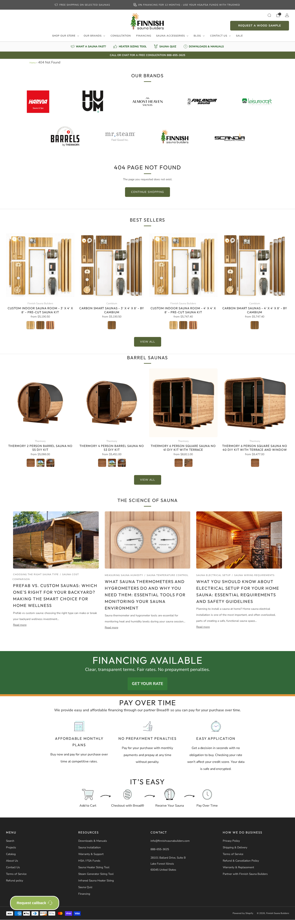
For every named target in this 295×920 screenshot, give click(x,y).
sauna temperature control (167, 575)
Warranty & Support (91, 854)
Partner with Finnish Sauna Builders (245, 874)
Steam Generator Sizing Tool (96, 874)
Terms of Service (16, 874)
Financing (143, 35)
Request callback (31, 903)
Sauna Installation (89, 847)
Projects (11, 847)
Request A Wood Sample (259, 25)
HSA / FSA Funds (89, 861)
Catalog (11, 854)
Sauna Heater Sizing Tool (93, 867)
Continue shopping (147, 192)
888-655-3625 (160, 849)
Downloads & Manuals (92, 841)
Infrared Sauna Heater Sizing (96, 880)
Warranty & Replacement (238, 867)
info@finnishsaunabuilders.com (170, 841)
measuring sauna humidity (124, 575)
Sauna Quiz (85, 887)
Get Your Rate (147, 683)
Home (33, 62)
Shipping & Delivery (235, 847)
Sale (239, 35)
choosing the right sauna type (36, 574)
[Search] (269, 15)
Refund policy (14, 880)
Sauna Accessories (170, 35)
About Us (12, 861)
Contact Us (218, 35)
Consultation (121, 35)
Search (10, 841)
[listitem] (82, 5)
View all (147, 342)
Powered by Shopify (243, 913)
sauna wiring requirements (254, 575)
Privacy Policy (231, 841)
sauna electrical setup (213, 575)
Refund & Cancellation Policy (241, 861)
